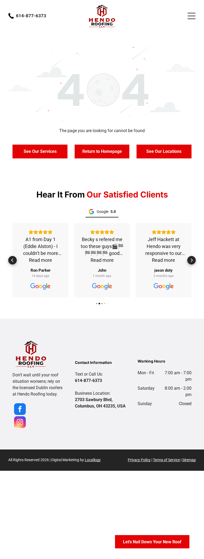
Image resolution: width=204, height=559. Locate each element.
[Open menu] (192, 16)
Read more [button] (40, 260)
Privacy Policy (139, 460)
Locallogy (93, 460)
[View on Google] (41, 286)
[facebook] (20, 409)
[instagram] (20, 422)
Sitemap (189, 460)
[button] (12, 260)
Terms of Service (166, 460)
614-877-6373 (31, 15)
